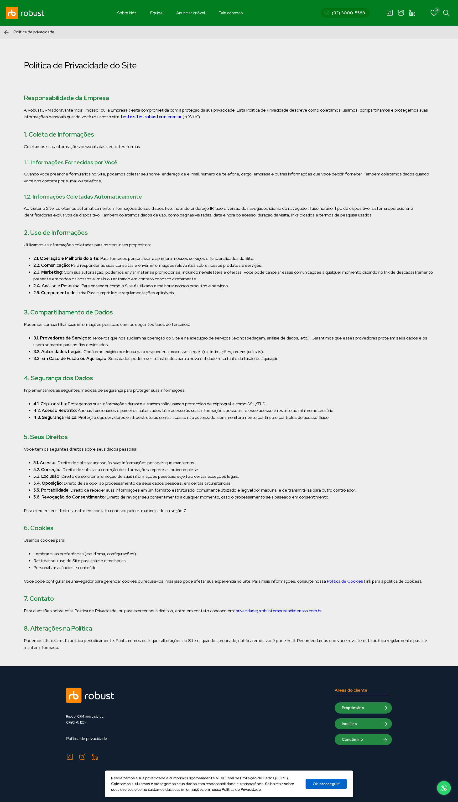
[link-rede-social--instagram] (401, 13)
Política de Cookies (345, 581)
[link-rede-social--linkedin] (412, 13)
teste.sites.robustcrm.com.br (151, 116)
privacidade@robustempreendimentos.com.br (279, 610)
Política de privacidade (86, 738)
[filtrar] (446, 13)
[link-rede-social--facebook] (390, 13)
